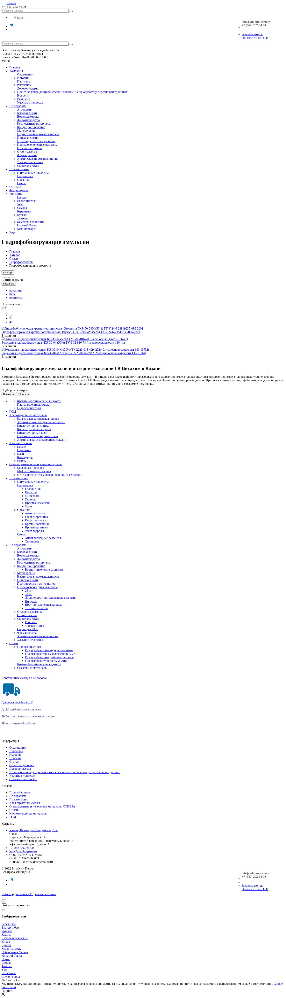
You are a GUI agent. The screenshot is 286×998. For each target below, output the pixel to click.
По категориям (19, 169)
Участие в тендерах (30, 102)
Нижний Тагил (27, 225)
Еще (12, 232)
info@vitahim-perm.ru (23, 851)
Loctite (21, 446)
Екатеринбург (26, 200)
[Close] (3, 909)
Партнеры (24, 81)
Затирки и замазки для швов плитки (41, 422)
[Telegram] (11, 26)
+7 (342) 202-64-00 (14, 6)
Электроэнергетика (30, 162)
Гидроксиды (33, 488)
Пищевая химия (27, 137)
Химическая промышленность (37, 158)
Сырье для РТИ (27, 629)
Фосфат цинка (18, 190)
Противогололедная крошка (43, 604)
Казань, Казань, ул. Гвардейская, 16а (33, 830)
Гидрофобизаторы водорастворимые (49, 650)
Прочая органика (36, 527)
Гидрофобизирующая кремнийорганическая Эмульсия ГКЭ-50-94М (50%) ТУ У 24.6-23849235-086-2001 (71, 332)
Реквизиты (24, 85)
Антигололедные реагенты (43, 538)
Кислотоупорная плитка (33, 425)
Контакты (15, 193)
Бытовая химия (27, 113)
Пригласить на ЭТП (255, 37)
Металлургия (26, 130)
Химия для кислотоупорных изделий (41, 439)
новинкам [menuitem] (16, 297)
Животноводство (28, 120)
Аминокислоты (35, 513)
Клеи (20, 453)
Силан (13, 258)
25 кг (28, 590)
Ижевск (7, 931)
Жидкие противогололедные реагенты (50, 597)
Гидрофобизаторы (21, 262)
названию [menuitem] (15, 290)
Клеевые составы (20, 443)
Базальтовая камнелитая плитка (38, 418)
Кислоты (31, 492)
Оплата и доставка (21, 765)
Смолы (21, 460)
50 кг (28, 594)
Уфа (20, 204)
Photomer (31, 622)
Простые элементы (37, 502)
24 (10, 318)
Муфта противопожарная (34, 471)
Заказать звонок (252, 34)
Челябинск (9, 973)
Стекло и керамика (29, 148)
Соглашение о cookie (23, 779)
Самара (22, 207)
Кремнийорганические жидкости (39, 401)
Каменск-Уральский (30, 221)
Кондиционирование (31, 127)
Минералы (32, 495)
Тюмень (22, 218)
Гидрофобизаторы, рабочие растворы (49, 657)
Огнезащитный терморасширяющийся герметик (49, 474)
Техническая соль (36, 608)
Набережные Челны (15, 952)
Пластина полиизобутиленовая (37, 436)
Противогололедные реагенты (37, 144)
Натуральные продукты (33, 172)
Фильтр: (7, 272)
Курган (22, 214)
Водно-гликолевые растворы (44, 569)
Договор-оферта (28, 88)
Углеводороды (34, 531)
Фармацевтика (27, 155)
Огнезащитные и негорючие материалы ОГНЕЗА (42, 806)
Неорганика (25, 176)
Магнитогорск (26, 228)
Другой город (11, 976)
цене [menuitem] (12, 294)
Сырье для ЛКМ (28, 165)
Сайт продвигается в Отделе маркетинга (29, 894)
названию (8, 283)
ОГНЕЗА (15, 186)
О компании (25, 74)
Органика (23, 179)
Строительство (27, 151)
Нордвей (31, 601)
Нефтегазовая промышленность (38, 134)
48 (10, 322)
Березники (24, 211)
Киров (6, 941)
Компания (16, 71)
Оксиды (30, 499)
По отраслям (17, 106)
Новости (23, 95)
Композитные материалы (34, 123)
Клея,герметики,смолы (24, 803)
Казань (11, 3)
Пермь (21, 197)
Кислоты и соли (35, 520)
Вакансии (23, 99)
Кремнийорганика (37, 524)
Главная (14, 67)
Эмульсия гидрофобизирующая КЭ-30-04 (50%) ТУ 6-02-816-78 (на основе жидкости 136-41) (63, 342)
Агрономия (24, 109)
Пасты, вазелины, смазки (34, 404)
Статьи (14, 761)
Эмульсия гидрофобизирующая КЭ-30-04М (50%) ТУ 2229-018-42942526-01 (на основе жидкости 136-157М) (74, 353)
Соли (28, 506)
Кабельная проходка (30, 467)
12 (10, 314)
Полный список (20, 792)
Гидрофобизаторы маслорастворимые (50, 653)
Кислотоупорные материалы (28, 415)
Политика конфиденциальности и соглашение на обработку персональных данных (72, 92)
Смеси (21, 183)
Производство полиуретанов (36, 141)
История (22, 78)
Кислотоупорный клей (32, 432)
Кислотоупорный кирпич (34, 429)
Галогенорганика (36, 516)
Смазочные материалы (32, 667)
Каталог (14, 255)
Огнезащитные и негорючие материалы (35, 464)
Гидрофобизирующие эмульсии (46, 660)
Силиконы (32, 541)
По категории (18, 478)
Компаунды (24, 457)
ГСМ (12, 411)
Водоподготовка (28, 116)
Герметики (24, 450)
